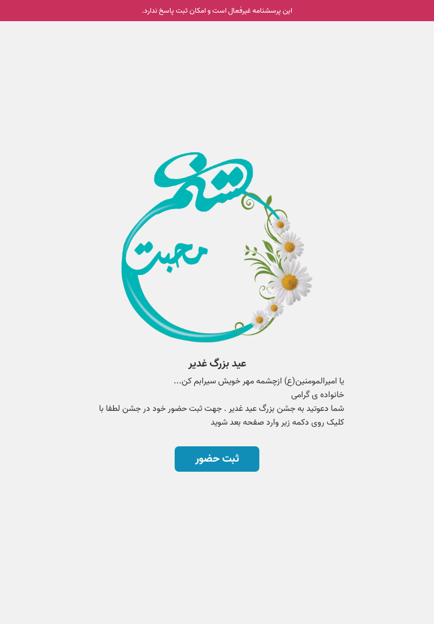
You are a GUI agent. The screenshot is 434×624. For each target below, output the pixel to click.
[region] (217, 274)
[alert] (217, 10)
